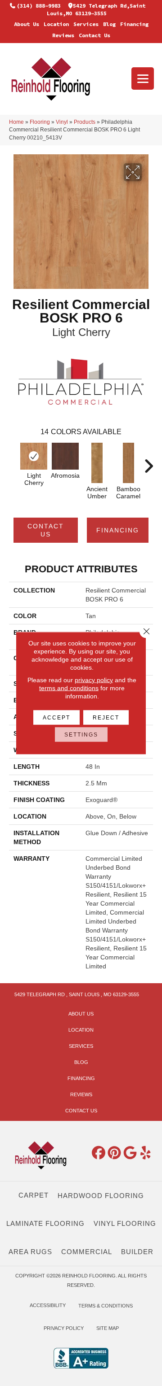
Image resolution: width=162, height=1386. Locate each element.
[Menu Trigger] (142, 78)
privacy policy (94, 680)
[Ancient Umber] (96, 462)
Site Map (107, 1328)
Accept (56, 718)
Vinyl (62, 122)
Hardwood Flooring (101, 1195)
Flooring (40, 122)
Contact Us (94, 35)
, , (76, 994)
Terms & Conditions (105, 1305)
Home (16, 122)
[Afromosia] (65, 456)
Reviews (63, 35)
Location (56, 24)
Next (148, 461)
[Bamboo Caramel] (128, 462)
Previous (13, 461)
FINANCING (117, 530)
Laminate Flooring (45, 1223)
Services (86, 24)
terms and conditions (69, 688)
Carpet (33, 1195)
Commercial (86, 1251)
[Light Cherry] (34, 456)
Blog (109, 24)
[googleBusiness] (130, 1153)
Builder (137, 1251)
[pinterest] (114, 1153)
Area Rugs (30, 1251)
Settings (81, 735)
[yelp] (145, 1153)
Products (84, 122)
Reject (106, 718)
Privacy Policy (64, 1328)
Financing (134, 24)
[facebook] (98, 1153)
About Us (26, 24)
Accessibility (48, 1305)
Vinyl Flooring (125, 1223)
